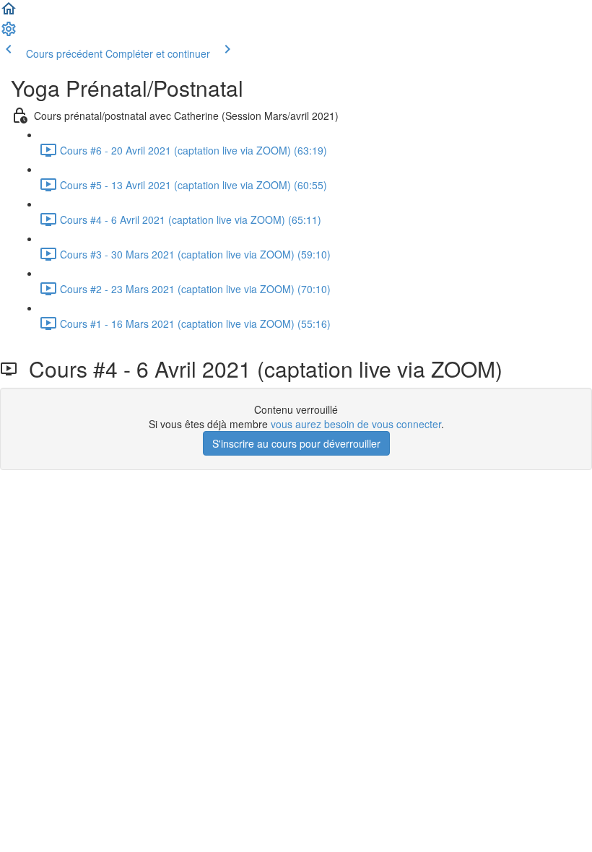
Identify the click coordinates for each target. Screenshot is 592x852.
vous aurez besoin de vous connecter (356, 424)
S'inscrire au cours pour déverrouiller (296, 443)
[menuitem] (8, 33)
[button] (8, 13)
